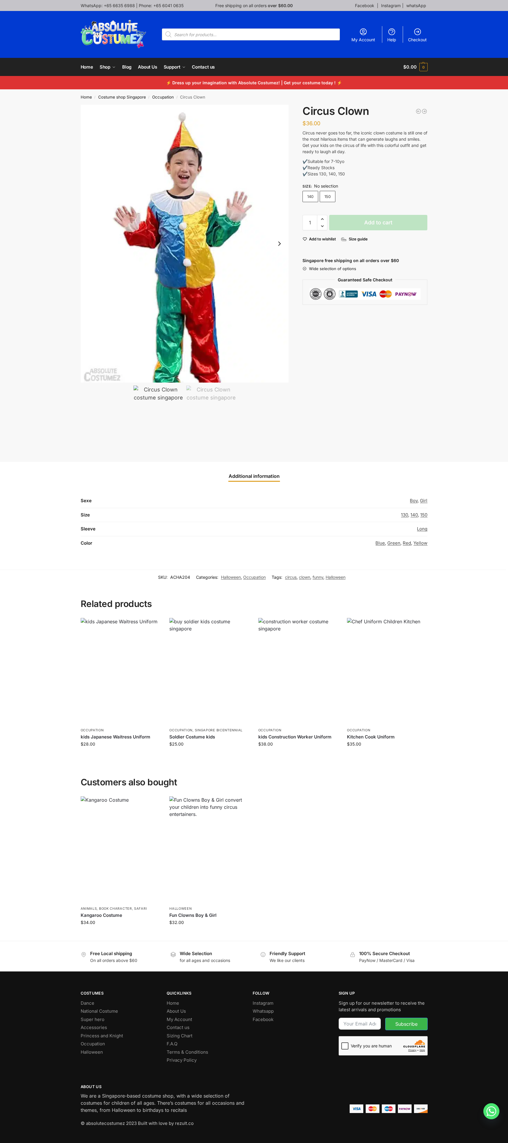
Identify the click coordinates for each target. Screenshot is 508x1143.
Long (422, 529)
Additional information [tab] (254, 476)
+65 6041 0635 (168, 5)
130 (404, 515)
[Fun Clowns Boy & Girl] (209, 849)
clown (304, 577)
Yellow (420, 543)
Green (393, 543)
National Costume (99, 1011)
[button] (415, 67)
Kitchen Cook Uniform (371, 737)
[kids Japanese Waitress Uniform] (121, 671)
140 (310, 196)
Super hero (92, 1019)
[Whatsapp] (491, 1111)
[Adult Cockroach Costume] (418, 111)
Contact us (178, 1027)
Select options (120, 756)
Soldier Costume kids (192, 737)
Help (391, 39)
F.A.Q (172, 1044)
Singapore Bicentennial (219, 730)
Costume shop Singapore (122, 97)
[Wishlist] (151, 626)
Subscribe (406, 1024)
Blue (380, 543)
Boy (414, 500)
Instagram (391, 5)
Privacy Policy (182, 1060)
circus (291, 577)
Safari (140, 908)
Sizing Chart (179, 1036)
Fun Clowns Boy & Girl (192, 915)
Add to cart (378, 222)
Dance (87, 1003)
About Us (176, 1011)
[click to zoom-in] (185, 244)
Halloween (231, 577)
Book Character (115, 908)
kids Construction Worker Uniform (295, 737)
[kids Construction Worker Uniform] (298, 671)
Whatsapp (263, 1011)
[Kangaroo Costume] (121, 849)
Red (407, 543)
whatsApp (416, 5)
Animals (89, 908)
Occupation (163, 97)
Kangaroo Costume (101, 915)
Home (86, 97)
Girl (423, 500)
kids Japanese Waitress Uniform (115, 737)
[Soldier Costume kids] (209, 671)
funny (318, 577)
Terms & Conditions (187, 1052)
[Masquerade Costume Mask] (424, 111)
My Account (363, 39)
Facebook (365, 5)
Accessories (94, 1027)
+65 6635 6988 (119, 5)
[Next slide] (279, 243)
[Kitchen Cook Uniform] (387, 671)
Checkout (417, 39)
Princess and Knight (102, 1036)
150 (327, 196)
